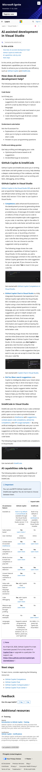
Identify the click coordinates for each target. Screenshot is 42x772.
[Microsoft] (21, 21)
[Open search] (33, 21)
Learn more (20, 532)
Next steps (6, 58)
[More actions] (38, 26)
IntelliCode (26, 71)
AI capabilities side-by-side (12, 55)
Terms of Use (6, 769)
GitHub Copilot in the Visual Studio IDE (16, 188)
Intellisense (19, 417)
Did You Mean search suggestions (18, 377)
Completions (10, 204)
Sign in (38, 21)
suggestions (31, 417)
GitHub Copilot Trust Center (15, 688)
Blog (27, 763)
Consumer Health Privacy (27, 766)
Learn (4, 26)
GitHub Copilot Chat (12, 682)
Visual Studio (12, 26)
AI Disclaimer (6, 763)
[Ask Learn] (35, 26)
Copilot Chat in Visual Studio (28, 373)
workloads (34, 518)
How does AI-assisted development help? (16, 50)
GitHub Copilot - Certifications (12, 734)
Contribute (5, 766)
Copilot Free (8, 652)
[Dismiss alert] (38, 3)
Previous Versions (18, 763)
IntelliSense (6, 546)
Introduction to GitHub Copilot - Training (15, 722)
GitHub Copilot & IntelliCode (12, 52)
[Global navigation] (2, 21)
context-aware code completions (14, 420)
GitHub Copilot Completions (15, 679)
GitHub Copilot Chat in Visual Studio (19, 293)
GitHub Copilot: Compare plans (16, 685)
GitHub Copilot (13, 71)
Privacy (13, 766)
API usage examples (22, 423)
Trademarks (16, 769)
